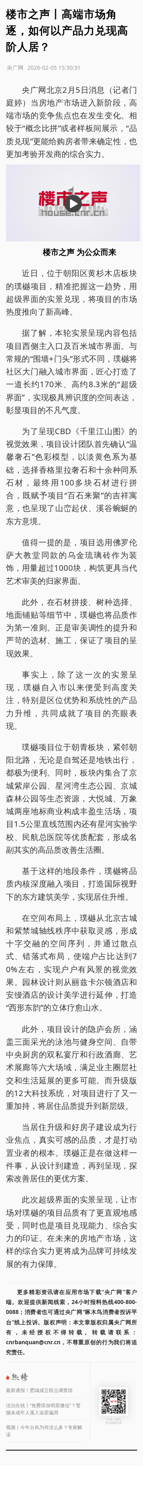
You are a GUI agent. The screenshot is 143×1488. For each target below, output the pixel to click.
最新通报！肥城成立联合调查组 (39, 1390)
